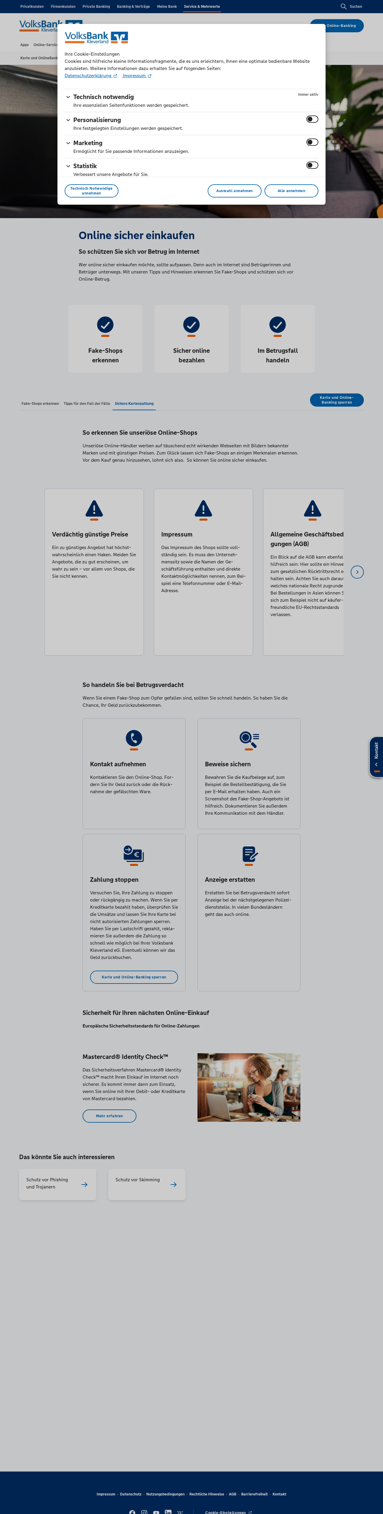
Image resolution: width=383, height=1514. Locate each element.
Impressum (134, 75)
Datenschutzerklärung (89, 75)
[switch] (312, 119)
